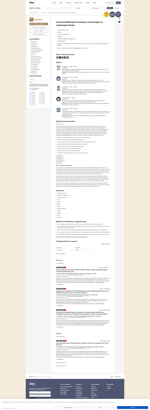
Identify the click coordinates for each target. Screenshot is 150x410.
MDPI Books (94, 388)
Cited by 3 (58, 297)
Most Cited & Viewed (35, 63)
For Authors (78, 386)
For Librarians (79, 392)
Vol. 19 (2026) (32, 92)
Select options (33, 392)
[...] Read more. (106, 281)
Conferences (33, 71)
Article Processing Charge (36, 58)
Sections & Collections (35, 56)
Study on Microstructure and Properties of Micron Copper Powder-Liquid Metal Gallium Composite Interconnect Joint (81, 270)
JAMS (92, 397)
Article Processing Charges (66, 386)
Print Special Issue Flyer (63, 30)
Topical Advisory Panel (36, 48)
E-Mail (70, 66)
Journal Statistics (34, 64)
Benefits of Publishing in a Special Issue (67, 38)
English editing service (75, 186)
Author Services (78, 2)
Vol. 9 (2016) (42, 92)
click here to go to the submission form (69, 169)
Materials (36, 12)
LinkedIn (109, 386)
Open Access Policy (64, 390)
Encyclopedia (94, 395)
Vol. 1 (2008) (42, 103)
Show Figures (59, 284)
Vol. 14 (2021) (32, 99)
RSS (112, 376)
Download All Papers (105, 244)
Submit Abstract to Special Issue (39, 27)
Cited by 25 (58, 349)
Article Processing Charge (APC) (98, 183)
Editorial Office (34, 72)
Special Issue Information (63, 34)
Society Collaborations (35, 69)
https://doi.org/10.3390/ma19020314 (76, 275)
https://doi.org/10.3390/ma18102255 (77, 348)
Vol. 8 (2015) (42, 93)
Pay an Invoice (63, 388)
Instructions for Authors (36, 51)
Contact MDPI (63, 392)
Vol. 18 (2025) (32, 93)
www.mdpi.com (77, 167)
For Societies (79, 395)
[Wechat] (68, 58)
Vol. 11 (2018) (32, 103)
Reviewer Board (34, 46)
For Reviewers (79, 388)
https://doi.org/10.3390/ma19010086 (75, 296)
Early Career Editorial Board (37, 49)
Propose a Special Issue (39, 34)
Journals (54, 2)
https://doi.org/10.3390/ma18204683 (77, 317)
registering (84, 167)
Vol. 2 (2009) (42, 102)
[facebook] (65, 58)
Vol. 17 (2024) (32, 95)
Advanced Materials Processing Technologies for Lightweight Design (62, 12)
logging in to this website (94, 167)
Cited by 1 (58, 276)
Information (68, 2)
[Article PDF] (107, 268)
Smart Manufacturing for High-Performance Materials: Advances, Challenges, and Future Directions (82, 344)
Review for (38, 30)
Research (62, 336)
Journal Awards (34, 67)
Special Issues (43, 12)
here (86, 237)
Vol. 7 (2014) (42, 95)
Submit (118, 3)
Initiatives (87, 2)
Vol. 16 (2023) (32, 96)
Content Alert (118, 376)
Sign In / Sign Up (109, 2)
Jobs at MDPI (63, 394)
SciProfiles (93, 394)
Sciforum (93, 386)
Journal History (34, 66)
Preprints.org (94, 390)
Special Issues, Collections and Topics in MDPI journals (74, 94)
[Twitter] (60, 58)
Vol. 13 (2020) (32, 100)
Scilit (92, 392)
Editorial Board (34, 44)
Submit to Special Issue (39, 24)
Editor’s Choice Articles (36, 61)
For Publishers (79, 394)
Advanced (117, 8)
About (94, 2)
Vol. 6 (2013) (42, 96)
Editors (59, 32)
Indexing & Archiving (35, 59)
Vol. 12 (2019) (32, 102)
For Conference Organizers (82, 397)
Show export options (61, 253)
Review (61, 263)
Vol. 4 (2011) (42, 99)
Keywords (60, 36)
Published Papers (62, 41)
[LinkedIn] (62, 58)
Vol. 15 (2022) (32, 98)
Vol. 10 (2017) (32, 105)
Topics (61, 2)
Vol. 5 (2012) (42, 98)
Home (34, 41)
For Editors (78, 390)
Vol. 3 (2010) (42, 100)
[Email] (57, 58)
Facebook (109, 388)
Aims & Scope (34, 43)
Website (75, 66)
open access (67, 184)
